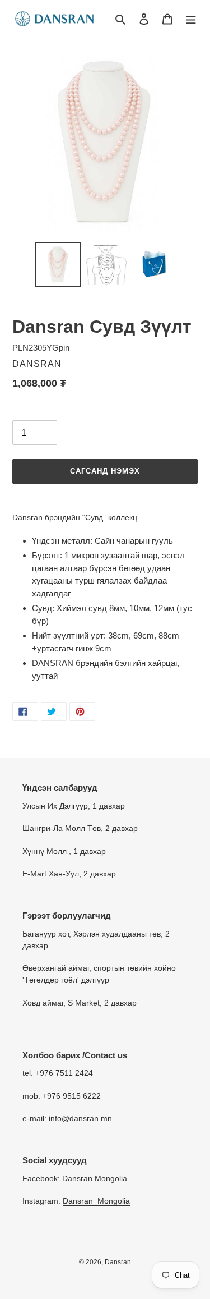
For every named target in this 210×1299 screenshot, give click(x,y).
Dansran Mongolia (94, 1178)
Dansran (118, 1262)
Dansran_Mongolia (96, 1200)
